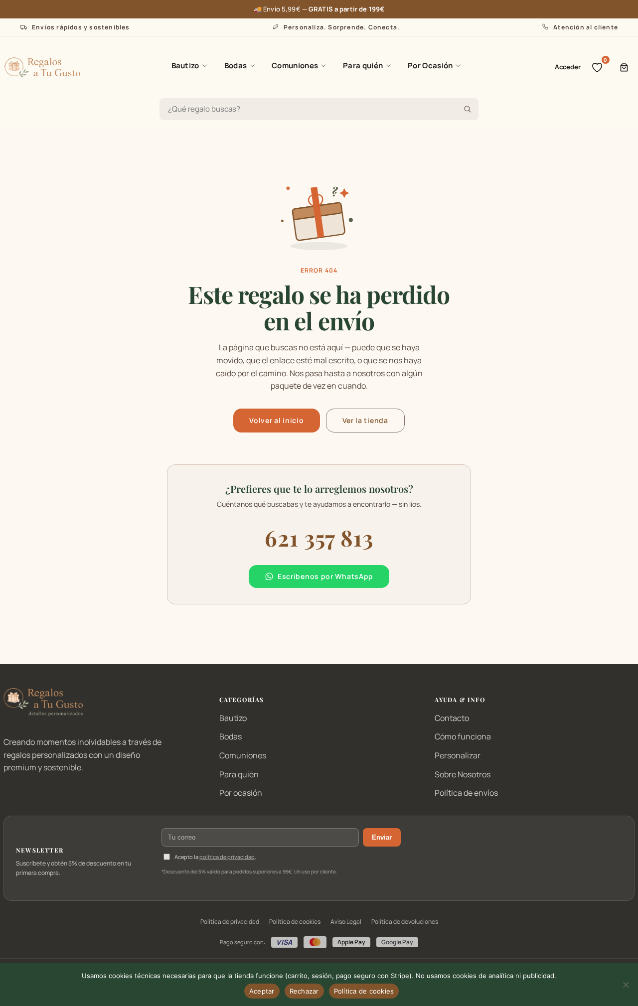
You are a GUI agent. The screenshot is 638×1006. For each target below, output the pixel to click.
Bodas (235, 65)
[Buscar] (467, 109)
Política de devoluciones (404, 921)
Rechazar (304, 991)
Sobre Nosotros (462, 774)
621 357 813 (319, 537)
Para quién (363, 65)
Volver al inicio (276, 420)
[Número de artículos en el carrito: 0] (624, 67)
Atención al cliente (585, 27)
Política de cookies (294, 921)
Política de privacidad (229, 921)
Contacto (452, 718)
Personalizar (457, 755)
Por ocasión (240, 792)
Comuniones (295, 65)
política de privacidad (227, 857)
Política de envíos (466, 792)
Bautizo (185, 65)
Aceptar (262, 991)
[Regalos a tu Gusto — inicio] (42, 67)
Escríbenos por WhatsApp (325, 576)
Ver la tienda (365, 420)
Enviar (382, 837)
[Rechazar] (626, 985)
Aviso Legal (345, 921)
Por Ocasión (430, 65)
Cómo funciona (463, 736)
